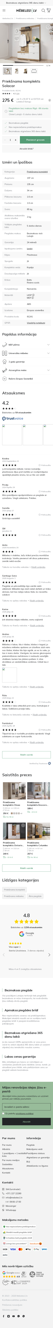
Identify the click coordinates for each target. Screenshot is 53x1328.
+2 (21, 813)
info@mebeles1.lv (14, 1197)
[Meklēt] (43, 10)
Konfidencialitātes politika (14, 1300)
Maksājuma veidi (34, 1149)
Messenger (11, 1206)
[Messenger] (19, 1316)
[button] (26, 3)
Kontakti (6, 1172)
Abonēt (26, 1121)
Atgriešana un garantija (38, 1157)
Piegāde (30, 1145)
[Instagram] (9, 1316)
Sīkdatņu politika (10, 1309)
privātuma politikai (24, 1113)
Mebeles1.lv (8, 18)
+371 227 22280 (13, 1193)
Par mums (7, 1145)
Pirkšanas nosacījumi (12, 1305)
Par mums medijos (11, 1160)
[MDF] (33, 297)
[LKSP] (33, 295)
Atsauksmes (8, 1168)
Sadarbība (7, 1164)
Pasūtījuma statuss (35, 1153)
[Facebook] (4, 1316)
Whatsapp (11, 1210)
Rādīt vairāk (26, 755)
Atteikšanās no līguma (37, 1165)
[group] (12, 434)
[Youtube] (14, 1316)
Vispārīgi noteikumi (36, 322)
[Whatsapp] (24, 1316)
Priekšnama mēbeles (25, 18)
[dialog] (28, 111)
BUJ (28, 1161)
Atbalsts (6, 1149)
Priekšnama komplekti (37, 171)
